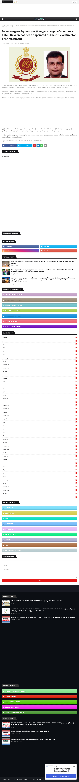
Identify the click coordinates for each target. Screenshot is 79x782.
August (40, 337)
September (40, 375)
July (40, 341)
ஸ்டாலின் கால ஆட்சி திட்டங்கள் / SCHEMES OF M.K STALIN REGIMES (30, 731)
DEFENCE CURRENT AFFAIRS (13, 300)
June (40, 344)
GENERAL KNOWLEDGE (12, 707)
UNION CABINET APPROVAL (13, 550)
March (40, 354)
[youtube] (58, 250)
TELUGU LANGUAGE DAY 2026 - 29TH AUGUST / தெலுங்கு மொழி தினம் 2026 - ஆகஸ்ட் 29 (36, 601)
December (40, 364)
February (40, 358)
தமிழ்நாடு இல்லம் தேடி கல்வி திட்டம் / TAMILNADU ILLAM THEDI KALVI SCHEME (33, 739)
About (39, 779)
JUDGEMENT (8, 540)
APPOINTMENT (10, 141)
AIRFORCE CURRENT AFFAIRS (13, 294)
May (40, 348)
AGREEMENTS (9, 508)
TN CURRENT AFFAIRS (11, 321)
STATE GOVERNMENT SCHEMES (14, 712)
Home (3, 25)
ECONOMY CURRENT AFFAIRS (14, 305)
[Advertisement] (39, 10)
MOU (6, 545)
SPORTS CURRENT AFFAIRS (13, 316)
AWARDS (7, 518)
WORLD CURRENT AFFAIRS (13, 326)
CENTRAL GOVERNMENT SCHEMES (15, 691)
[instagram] (20, 250)
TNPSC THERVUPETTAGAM (10, 43)
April (40, 351)
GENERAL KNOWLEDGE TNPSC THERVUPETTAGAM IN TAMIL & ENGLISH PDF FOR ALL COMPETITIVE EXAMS (43, 617)
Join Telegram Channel (62, 776)
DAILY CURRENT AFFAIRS (21, 141)
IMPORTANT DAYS (10, 534)
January (40, 361)
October (40, 371)
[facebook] (20, 246)
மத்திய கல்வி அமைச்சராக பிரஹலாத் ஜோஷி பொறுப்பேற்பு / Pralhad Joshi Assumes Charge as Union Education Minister (42, 262)
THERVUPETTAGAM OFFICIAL (19, 779)
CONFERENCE (9, 529)
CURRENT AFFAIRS (10, 696)
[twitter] (58, 246)
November (40, 368)
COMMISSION (9, 524)
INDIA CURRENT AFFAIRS (12, 25)
